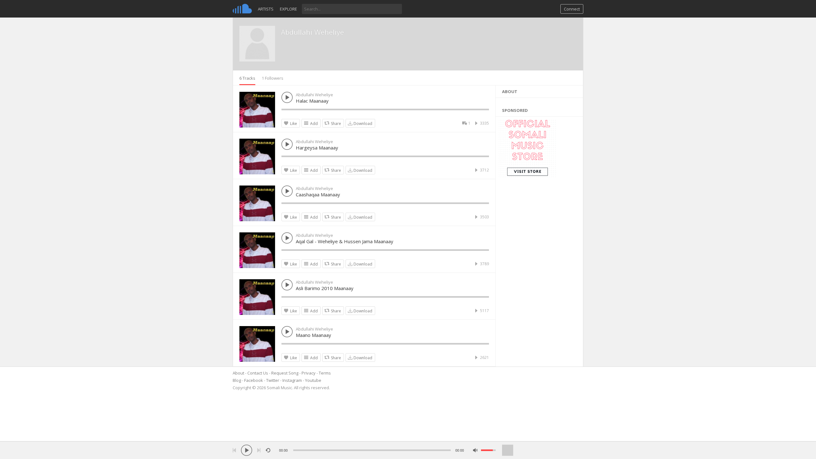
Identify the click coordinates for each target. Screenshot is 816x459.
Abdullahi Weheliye (312, 32)
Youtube (313, 380)
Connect (572, 9)
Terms (325, 373)
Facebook (253, 380)
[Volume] (488, 450)
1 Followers (272, 78)
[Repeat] (268, 450)
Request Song (284, 373)
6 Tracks (247, 78)
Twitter (272, 380)
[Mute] (475, 450)
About (238, 373)
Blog (237, 380)
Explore (288, 9)
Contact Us (257, 373)
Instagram (292, 380)
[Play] (246, 450)
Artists (265, 9)
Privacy (309, 373)
